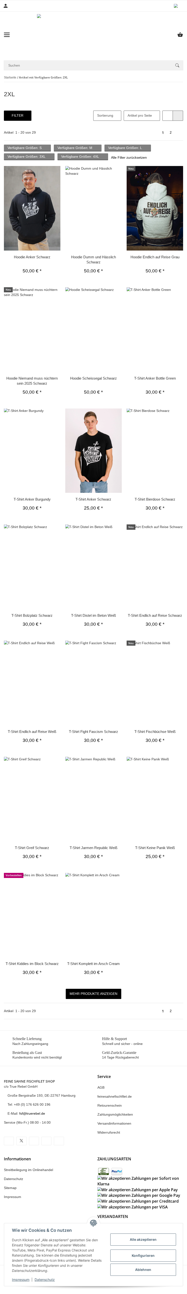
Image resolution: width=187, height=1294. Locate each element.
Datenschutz (45, 1279)
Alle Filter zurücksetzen (128, 157)
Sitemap (10, 1188)
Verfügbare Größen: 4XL (80, 156)
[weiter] (178, 133)
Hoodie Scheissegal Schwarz (93, 378)
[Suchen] (177, 65)
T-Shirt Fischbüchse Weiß (155, 732)
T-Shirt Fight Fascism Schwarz (93, 732)
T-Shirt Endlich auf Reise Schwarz (155, 615)
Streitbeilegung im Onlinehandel (28, 1170)
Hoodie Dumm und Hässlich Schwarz (93, 259)
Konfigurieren (143, 1255)
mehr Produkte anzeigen (93, 994)
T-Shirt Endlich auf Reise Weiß (32, 732)
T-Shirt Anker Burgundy (32, 499)
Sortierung (104, 115)
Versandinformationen (114, 1123)
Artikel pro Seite (138, 115)
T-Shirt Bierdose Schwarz (155, 499)
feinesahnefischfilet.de (114, 1096)
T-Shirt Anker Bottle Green (155, 378)
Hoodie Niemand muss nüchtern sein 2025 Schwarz (32, 380)
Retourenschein (109, 1105)
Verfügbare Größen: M (75, 148)
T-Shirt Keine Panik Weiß (155, 848)
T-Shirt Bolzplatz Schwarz (32, 615)
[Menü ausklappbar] (7, 35)
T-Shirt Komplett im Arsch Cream (93, 964)
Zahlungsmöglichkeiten (115, 1114)
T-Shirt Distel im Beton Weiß (93, 615)
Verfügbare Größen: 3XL (27, 156)
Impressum (20, 1279)
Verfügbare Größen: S (25, 148)
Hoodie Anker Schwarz (32, 257)
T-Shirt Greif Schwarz (32, 848)
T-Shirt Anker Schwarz (93, 499)
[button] (178, 5)
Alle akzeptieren (143, 1239)
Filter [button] (18, 115)
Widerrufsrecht (108, 1132)
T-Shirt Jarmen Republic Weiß (93, 848)
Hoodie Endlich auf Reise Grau (155, 257)
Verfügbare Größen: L (125, 148)
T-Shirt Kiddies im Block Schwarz (32, 964)
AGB (100, 1087)
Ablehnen (143, 1270)
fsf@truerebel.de (33, 1113)
